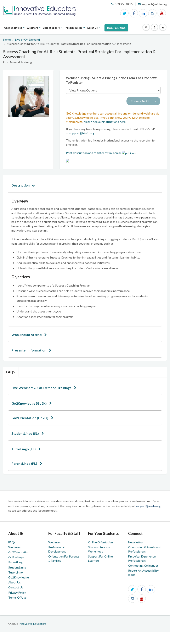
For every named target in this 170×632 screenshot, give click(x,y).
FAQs (10, 372)
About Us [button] (92, 30)
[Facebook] (134, 13)
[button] (146, 27)
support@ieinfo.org (81, 133)
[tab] (85, 185)
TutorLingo (15, 572)
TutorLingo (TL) (23, 449)
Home (7, 39)
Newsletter (135, 542)
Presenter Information (29, 350)
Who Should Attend (26, 335)
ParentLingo (16, 562)
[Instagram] (152, 13)
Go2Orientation (18, 552)
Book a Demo (116, 27)
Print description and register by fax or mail (94, 153)
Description (20, 185)
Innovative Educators (32, 623)
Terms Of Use (17, 597)
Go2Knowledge (18, 577)
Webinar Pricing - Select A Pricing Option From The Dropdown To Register (112, 80)
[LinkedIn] (143, 13)
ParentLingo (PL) (24, 463)
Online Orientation (100, 542)
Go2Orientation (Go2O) (30, 418)
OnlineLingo (16, 557)
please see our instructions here (105, 121)
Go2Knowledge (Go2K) (29, 403)
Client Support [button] (51, 30)
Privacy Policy (17, 592)
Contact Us (15, 587)
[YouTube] (162, 13)
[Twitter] (124, 13)
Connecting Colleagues (143, 565)
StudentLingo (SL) (25, 433)
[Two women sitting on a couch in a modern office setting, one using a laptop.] (28, 96)
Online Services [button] (13, 30)
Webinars (14, 547)
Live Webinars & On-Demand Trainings (41, 388)
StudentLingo (17, 567)
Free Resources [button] (73, 30)
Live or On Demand (27, 39)
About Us (14, 582)
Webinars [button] (32, 30)
